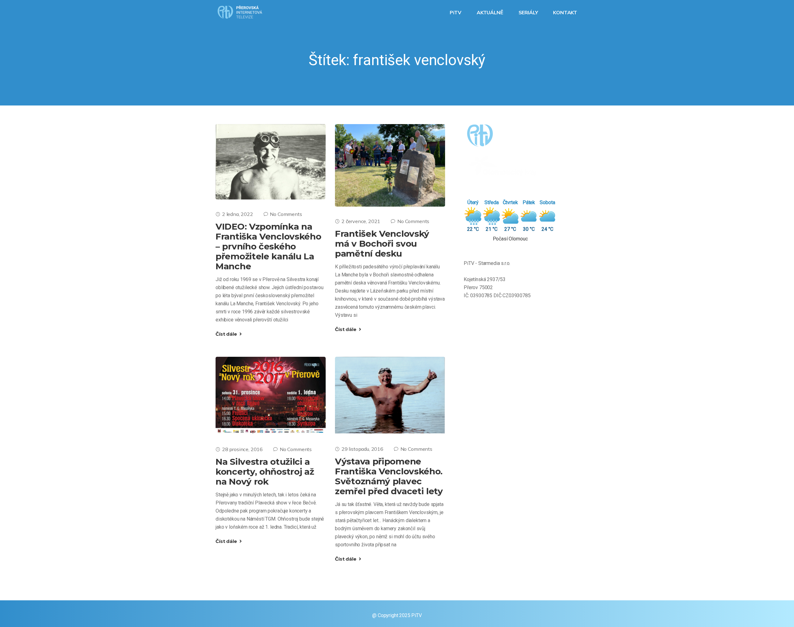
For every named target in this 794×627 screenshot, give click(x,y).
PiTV (456, 12)
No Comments (286, 214)
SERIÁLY (529, 12)
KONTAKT (565, 12)
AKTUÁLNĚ (491, 12)
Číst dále (227, 334)
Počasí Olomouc (510, 239)
